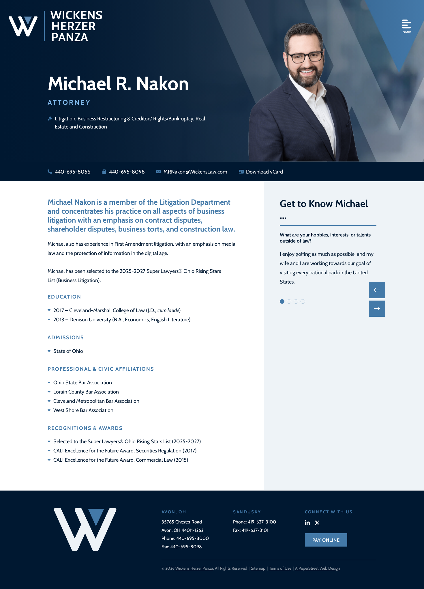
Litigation (65, 118)
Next (377, 309)
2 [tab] (289, 301)
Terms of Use (280, 568)
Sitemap (258, 568)
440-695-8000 (192, 538)
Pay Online (326, 539)
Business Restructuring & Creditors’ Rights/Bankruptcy (135, 118)
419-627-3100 (262, 521)
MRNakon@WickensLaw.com (195, 171)
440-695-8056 (72, 171)
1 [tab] (282, 301)
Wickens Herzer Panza (194, 568)
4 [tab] (303, 301)
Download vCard (264, 171)
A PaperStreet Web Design (317, 568)
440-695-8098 (186, 546)
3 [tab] (296, 301)
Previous (377, 290)
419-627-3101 (255, 530)
